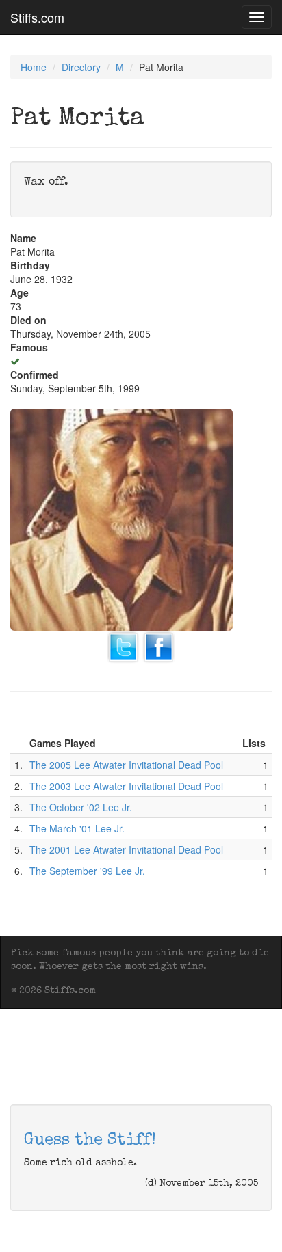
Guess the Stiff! (90, 1140)
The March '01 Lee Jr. (77, 828)
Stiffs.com (37, 17)
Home (34, 67)
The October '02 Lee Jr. (80, 807)
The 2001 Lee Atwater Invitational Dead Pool (126, 849)
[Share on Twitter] (123, 646)
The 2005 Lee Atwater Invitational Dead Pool (126, 765)
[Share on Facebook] (158, 646)
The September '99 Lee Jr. (87, 870)
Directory (81, 67)
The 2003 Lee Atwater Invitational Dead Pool (126, 786)
